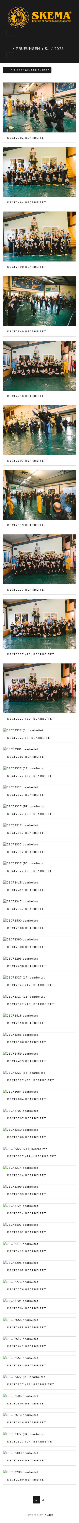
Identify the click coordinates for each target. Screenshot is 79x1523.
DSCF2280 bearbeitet (27, 1479)
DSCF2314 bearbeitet (27, 1175)
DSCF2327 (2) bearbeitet (30, 738)
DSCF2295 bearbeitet (27, 1270)
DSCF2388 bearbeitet (27, 1460)
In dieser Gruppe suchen (29, 70)
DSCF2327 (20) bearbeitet (31, 654)
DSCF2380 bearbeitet (27, 947)
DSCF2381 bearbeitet (27, 756)
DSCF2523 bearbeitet (27, 795)
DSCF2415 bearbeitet (27, 890)
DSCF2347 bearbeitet (27, 909)
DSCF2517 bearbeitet (27, 833)
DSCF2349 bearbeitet (27, 331)
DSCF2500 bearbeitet (27, 928)
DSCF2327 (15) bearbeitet (31, 1004)
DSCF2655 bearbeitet (27, 1327)
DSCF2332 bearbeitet (27, 852)
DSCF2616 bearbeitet (27, 1422)
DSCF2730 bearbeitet (27, 396)
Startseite (8, 48)
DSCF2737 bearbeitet (27, 589)
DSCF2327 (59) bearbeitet (31, 814)
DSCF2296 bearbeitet (27, 966)
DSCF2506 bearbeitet (27, 1403)
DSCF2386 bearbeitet (27, 1042)
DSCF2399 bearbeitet (27, 1194)
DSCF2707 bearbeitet (27, 1118)
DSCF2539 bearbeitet (27, 525)
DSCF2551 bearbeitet (27, 1365)
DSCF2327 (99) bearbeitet (31, 1384)
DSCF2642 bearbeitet (27, 1346)
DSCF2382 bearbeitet (27, 137)
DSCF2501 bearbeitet (27, 1232)
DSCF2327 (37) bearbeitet (31, 776)
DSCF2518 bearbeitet (27, 1023)
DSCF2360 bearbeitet (27, 1137)
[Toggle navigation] (10, 32)
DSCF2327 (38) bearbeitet (31, 1080)
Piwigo (49, 1515)
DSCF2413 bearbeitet (27, 1251)
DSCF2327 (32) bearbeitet (31, 718)
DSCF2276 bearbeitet (27, 1289)
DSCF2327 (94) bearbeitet (31, 1441)
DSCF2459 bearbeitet (27, 1061)
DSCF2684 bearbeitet (27, 1099)
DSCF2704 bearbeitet (27, 1308)
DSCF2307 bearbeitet (27, 460)
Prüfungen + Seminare (33, 48)
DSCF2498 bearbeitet (27, 267)
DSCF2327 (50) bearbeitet (31, 871)
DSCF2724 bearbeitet (27, 1213)
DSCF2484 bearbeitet (27, 202)
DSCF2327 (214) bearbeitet (32, 1156)
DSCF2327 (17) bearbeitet (31, 985)
